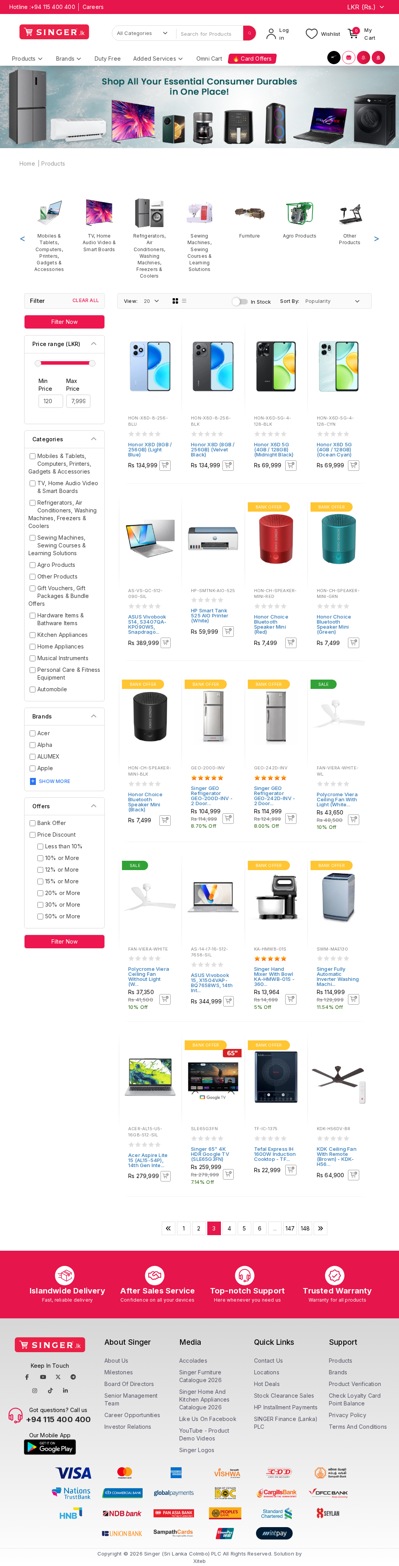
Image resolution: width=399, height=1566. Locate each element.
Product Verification (355, 1384)
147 (290, 1228)
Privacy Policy (347, 1415)
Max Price (73, 385)
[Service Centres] (378, 57)
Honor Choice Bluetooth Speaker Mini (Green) (334, 624)
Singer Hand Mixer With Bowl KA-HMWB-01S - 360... (274, 976)
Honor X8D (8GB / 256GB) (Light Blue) (150, 449)
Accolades (193, 1360)
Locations (266, 1372)
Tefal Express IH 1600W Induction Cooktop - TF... (275, 1154)
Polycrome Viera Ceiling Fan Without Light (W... (148, 976)
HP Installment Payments (286, 1407)
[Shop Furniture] (348, 57)
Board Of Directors (129, 1384)
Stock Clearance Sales (284, 1395)
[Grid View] (175, 301)
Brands (338, 1372)
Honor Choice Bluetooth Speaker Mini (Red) (271, 624)
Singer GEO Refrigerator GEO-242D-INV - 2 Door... (274, 795)
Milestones (118, 1372)
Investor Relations (128, 1426)
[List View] (184, 301)
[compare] (170, 346)
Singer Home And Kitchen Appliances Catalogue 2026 (204, 1399)
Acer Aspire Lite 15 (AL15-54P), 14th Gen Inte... (148, 1160)
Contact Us (268, 1360)
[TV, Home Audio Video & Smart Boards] (99, 225)
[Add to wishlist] (170, 335)
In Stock (261, 302)
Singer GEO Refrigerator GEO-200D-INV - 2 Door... (212, 795)
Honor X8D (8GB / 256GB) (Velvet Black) (213, 449)
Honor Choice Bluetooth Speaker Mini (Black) (145, 802)
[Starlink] (334, 57)
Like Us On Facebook (208, 1419)
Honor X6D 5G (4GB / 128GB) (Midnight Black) (274, 449)
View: (131, 301)
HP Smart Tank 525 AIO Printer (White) (209, 615)
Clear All (85, 300)
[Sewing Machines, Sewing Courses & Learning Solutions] (199, 235)
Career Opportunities (132, 1415)
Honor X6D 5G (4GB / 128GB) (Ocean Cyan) (334, 449)
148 (305, 1228)
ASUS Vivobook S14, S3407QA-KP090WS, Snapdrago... (147, 624)
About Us (116, 1360)
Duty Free (108, 58)
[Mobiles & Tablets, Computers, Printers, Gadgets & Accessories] (49, 235)
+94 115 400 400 (53, 6)
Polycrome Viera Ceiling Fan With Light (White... (337, 799)
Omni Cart (209, 58)
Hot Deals (267, 1384)
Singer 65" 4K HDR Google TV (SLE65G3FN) (210, 1154)
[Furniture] (249, 218)
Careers (93, 6)
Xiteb (199, 1561)
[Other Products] (349, 222)
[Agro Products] (300, 218)
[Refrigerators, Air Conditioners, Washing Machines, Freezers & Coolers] (149, 238)
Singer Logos (196, 1450)
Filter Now (64, 321)
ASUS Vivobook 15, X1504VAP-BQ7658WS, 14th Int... (212, 982)
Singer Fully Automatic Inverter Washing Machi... (338, 976)
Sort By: (289, 301)
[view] (170, 356)
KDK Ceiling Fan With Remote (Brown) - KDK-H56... (337, 1156)
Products (53, 163)
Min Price (45, 385)
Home (27, 163)
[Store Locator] (363, 57)
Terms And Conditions (358, 1426)
